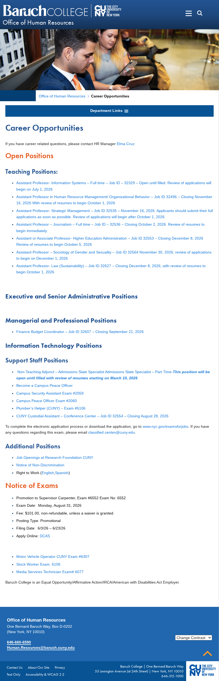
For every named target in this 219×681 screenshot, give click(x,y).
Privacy (60, 667)
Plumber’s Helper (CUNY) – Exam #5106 (50, 408)
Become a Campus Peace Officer (44, 385)
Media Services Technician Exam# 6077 (50, 572)
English (48, 473)
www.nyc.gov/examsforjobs (165, 426)
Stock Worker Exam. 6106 (38, 564)
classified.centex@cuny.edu (111, 432)
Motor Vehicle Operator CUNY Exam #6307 (52, 556)
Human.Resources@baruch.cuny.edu (41, 647)
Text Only (13, 674)
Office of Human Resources (38, 22)
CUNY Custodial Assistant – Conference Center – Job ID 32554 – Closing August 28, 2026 (92, 416)
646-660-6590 (19, 642)
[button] (180, 13)
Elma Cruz (125, 144)
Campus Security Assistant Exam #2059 (50, 393)
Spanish (62, 473)
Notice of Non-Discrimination (40, 465)
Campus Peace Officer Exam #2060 (46, 401)
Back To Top (207, 653)
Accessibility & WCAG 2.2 (45, 674)
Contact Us (14, 667)
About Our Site (38, 667)
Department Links (107, 110)
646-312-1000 (172, 676)
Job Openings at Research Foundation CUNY (54, 457)
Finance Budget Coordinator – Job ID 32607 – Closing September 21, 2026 (80, 332)
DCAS (45, 536)
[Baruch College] (46, 10)
